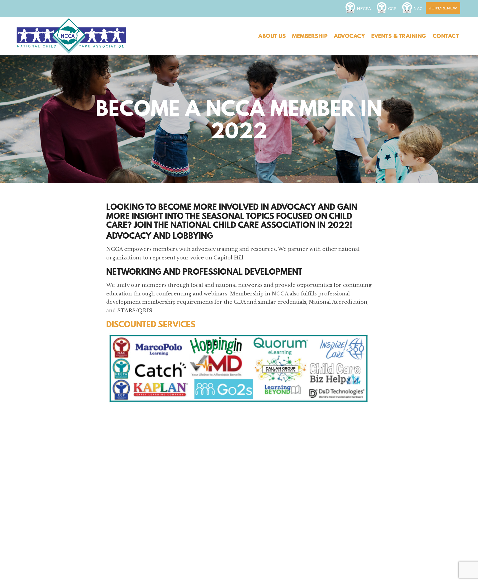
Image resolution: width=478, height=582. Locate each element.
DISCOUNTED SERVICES (150, 324)
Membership (310, 36)
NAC (418, 8)
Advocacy (349, 36)
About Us (272, 36)
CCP (392, 8)
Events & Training (398, 36)
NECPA (364, 8)
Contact (446, 36)
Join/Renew (443, 8)
